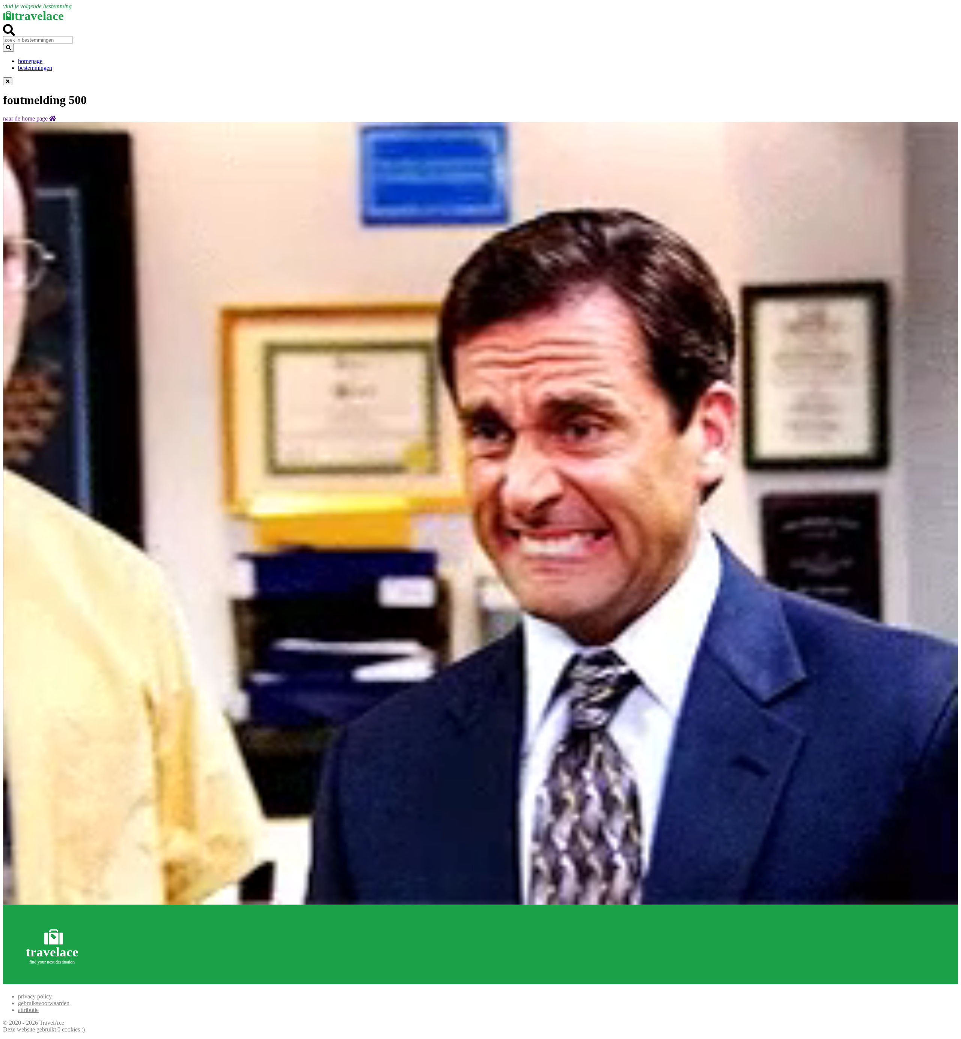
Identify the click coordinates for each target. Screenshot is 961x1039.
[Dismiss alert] (7, 81)
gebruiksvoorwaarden (43, 1003)
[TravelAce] (53, 980)
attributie (28, 1010)
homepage (30, 61)
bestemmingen (35, 68)
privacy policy (35, 996)
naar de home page (26, 118)
